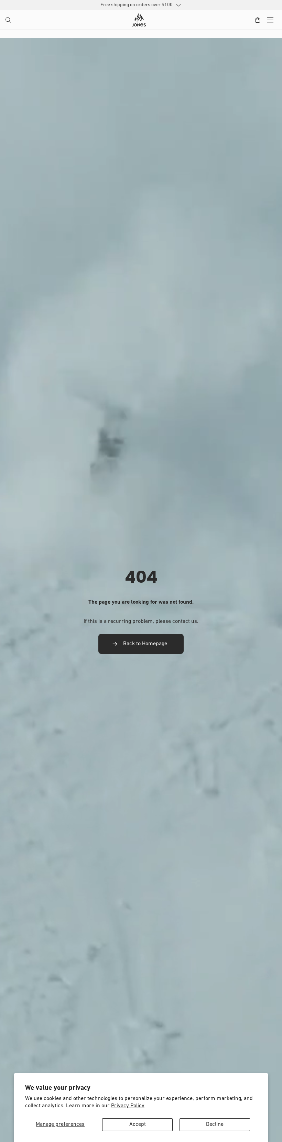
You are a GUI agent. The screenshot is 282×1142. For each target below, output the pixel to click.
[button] (9, 20)
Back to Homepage (145, 644)
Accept (137, 1124)
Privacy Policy (127, 1106)
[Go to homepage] (139, 20)
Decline (215, 1124)
